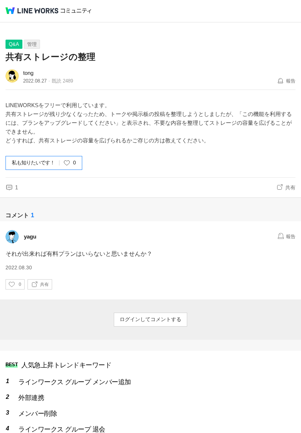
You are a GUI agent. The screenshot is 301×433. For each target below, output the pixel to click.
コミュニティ (76, 11)
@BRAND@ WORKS (32, 10)
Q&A (14, 44)
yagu (30, 236)
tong (28, 73)
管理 (32, 44)
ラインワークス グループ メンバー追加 (74, 382)
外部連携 (31, 397)
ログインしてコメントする (150, 319)
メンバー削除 (37, 413)
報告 (290, 81)
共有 (290, 187)
